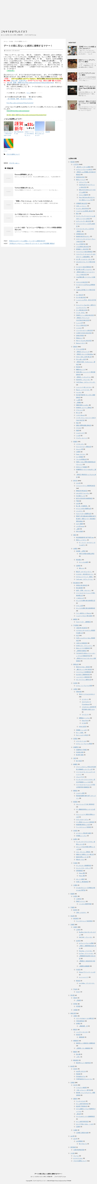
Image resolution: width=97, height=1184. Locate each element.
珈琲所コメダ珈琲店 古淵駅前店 (85, 1043)
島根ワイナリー (80, 901)
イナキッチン (80, 444)
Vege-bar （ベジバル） (86, 951)
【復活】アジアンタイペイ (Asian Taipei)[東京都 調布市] (87, 88)
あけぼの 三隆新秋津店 (83, 674)
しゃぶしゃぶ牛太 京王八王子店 (86, 300)
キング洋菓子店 (80, 244)
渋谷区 (75, 830)
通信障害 (47, 132)
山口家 (78, 503)
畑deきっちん (80, 859)
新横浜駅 (81, 1037)
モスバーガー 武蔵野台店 (83, 513)
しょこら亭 (79, 323)
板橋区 (75, 764)
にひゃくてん (83, 182)
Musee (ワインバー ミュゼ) (87, 972)
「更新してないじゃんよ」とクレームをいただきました (34, 201)
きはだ (78, 992)
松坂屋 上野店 (80, 551)
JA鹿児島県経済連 (78, 1150)
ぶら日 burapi (80, 526)
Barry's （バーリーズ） (83, 390)
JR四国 (75, 1010)
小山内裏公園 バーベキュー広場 (85, 277)
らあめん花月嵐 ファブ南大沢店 (85, 290)
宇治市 (75, 989)
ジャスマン (79, 511)
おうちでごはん (78, 1158)
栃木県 (72, 1066)
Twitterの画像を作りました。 (25, 188)
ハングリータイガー (82, 1032)
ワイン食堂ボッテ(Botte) (83, 613)
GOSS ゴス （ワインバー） (84, 645)
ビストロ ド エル (81, 741)
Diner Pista (85, 720)
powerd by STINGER (66, 1180)
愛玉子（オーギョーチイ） (84, 572)
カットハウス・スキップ (83, 868)
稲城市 (75, 441)
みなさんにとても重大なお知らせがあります (39, 134)
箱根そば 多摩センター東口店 (85, 854)
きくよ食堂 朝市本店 (82, 1104)
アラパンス (79, 410)
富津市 (75, 910)
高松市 (75, 998)
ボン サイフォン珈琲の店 (83, 679)
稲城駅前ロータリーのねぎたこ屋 (86, 469)
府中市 (75, 480)
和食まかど (79, 338)
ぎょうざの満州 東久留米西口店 (85, 600)
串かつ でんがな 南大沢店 (84, 340)
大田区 (75, 689)
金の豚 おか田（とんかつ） (84, 269)
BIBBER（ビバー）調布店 (84, 407)
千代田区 (76, 625)
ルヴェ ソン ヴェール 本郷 (84, 685)
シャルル (78, 328)
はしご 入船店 (80, 879)
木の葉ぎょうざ (80, 496)
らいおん (78, 392)
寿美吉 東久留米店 (81, 585)
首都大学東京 (80, 335)
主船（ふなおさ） (81, 912)
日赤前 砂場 (79, 752)
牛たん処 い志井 (81, 359)
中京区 (78, 969)
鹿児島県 (73, 1147)
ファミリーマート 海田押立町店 (85, 486)
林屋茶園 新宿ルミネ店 (83, 824)
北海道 (72, 1082)
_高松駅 (78, 1000)
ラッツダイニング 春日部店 (84, 921)
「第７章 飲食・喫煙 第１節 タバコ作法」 (20, 99)
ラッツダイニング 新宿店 (83, 827)
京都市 (75, 927)
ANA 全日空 (82, 726)
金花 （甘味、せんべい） (83, 590)
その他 (72, 1153)
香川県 (72, 995)
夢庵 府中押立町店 (81, 491)
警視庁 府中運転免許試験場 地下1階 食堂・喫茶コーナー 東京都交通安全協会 (86, 519)
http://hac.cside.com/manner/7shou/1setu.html (20, 103)
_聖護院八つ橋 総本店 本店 (87, 961)
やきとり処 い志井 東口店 (84, 357)
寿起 (77, 423)
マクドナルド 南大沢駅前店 (84, 252)
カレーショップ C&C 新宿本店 (85, 804)
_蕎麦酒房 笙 (83, 1026)
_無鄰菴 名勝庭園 (84, 966)
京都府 (72, 924)
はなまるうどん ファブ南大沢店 (85, 262)
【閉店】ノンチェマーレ (83, 377)
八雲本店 (78, 899)
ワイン (29, 93)
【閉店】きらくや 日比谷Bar (84, 354)
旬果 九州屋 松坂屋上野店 (86, 553)
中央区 (75, 863)
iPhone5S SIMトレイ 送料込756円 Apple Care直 (8, 134)
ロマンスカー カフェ (82, 819)
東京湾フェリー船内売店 (83, 1063)
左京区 (78, 941)
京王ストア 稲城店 (81, 467)
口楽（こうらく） (81, 206)
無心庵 (78, 1054)
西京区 (78, 981)
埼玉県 (72, 916)
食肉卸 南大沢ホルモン (83, 236)
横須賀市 (76, 1060)
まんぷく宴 (79, 449)
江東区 (75, 885)
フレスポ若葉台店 (81, 459)
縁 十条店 (79, 761)
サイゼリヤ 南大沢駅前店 (83, 267)
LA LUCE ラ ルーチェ (82, 493)
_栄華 (78, 529)
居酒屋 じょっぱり (81, 730)
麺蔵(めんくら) (80, 369)
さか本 (78, 483)
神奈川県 (73, 1013)
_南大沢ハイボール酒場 (83, 167)
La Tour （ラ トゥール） (86, 953)
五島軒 (78, 1126)
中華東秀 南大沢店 (81, 203)
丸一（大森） (80, 732)
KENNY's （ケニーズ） (83, 379)
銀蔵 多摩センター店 (82, 857)
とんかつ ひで (80, 433)
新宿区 (75, 802)
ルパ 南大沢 (79, 295)
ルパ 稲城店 (79, 457)
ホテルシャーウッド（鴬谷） (84, 577)
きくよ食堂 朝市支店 (82, 1121)
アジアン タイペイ (81, 438)
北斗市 (75, 1085)
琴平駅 (78, 1006)
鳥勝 (77, 430)
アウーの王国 (80, 349)
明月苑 (78, 367)
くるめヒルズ (80, 598)
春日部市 (76, 918)
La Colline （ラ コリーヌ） (87, 983)
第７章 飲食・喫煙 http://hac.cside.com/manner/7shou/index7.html (30, 82)
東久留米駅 (79, 588)
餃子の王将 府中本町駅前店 (84, 498)
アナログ (78, 428)
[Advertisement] (48, 14)
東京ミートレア (80, 179)
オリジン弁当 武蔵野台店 (83, 508)
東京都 (72, 162)
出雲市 (75, 896)
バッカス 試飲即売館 (85, 904)
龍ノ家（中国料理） (82, 506)
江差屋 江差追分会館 (82, 1132)
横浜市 (75, 1029)
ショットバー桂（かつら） (84, 387)
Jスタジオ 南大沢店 (82, 282)
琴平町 (75, 1004)
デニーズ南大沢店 (81, 325)
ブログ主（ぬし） (14, 163)
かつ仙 (84, 723)
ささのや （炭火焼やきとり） (85, 574)
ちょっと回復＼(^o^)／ (8, 150)
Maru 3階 (82, 876)
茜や (77, 213)
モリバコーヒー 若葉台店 (83, 446)
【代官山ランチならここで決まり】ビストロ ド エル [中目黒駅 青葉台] (32, 243)
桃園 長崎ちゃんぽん (82, 405)
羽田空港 (78, 691)
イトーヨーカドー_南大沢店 (84, 330)
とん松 (78, 435)
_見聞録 (78, 402)
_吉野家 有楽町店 (81, 651)
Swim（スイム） (81, 454)
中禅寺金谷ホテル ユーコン (84, 1079)
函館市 (75, 1099)
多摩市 (75, 839)
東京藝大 (78, 559)
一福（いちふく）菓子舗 (83, 1090)
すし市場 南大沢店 (81, 310)
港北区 (78, 1034)
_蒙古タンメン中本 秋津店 (84, 669)
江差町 (75, 1130)
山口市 (75, 1138)
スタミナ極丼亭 (83, 195)
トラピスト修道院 (81, 1087)
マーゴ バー (85, 714)
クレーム (76, 1156)
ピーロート (85, 699)
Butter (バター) (80, 343)
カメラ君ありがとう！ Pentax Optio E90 (29, 214)
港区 (74, 535)
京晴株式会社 (80, 234)
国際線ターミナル (84, 718)
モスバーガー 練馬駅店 (83, 622)
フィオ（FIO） (80, 313)
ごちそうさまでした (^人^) (14, 32)
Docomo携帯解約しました (23, 174)
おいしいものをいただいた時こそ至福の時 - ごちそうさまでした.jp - (48, 1176)
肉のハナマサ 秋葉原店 (83, 648)
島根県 (72, 894)
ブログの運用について (13, 154)
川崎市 (75, 1016)
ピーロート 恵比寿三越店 (83, 833)
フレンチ (14, 80)
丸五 (77, 635)
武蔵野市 (76, 747)
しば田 (78, 400)
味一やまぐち (83, 1144)
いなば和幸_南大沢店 (82, 246)
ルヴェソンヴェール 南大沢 (84, 169)
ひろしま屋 (79, 605)
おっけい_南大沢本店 (82, 208)
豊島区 (75, 790)
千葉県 (72, 907)
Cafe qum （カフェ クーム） (84, 579)
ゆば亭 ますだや (81, 1071)
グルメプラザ (80, 777)
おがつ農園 (79, 524)
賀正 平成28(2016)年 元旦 (18, 133)
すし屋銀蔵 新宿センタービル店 (85, 809)
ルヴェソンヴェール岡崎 (86, 943)
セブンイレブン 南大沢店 (83, 221)
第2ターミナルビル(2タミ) (87, 694)
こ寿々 (78, 1057)
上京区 (78, 929)
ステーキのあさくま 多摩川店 (85, 1018)
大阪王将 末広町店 (81, 628)
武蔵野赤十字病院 (81, 750)
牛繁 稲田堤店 (80, 1021)
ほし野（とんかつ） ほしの (84, 259)
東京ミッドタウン (81, 540)
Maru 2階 (82, 873)
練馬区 (75, 619)
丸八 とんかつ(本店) (82, 735)
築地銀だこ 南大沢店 (82, 249)
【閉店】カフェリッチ (82, 352)
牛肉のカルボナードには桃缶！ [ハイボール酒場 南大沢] (27, 241)
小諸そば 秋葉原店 (81, 643)
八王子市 (76, 164)
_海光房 (78, 1114)
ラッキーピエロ (80, 1101)
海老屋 (78, 1074)
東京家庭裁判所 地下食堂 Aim (85, 537)
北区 (74, 758)
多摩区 (78, 1023)
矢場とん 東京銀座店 (82, 882)
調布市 (75, 346)
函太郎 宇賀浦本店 (81, 1106)
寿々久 (78, 413)
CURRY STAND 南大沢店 (84, 333)
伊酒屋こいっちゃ (81, 836)
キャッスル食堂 (83, 562)
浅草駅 (78, 566)
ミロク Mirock (80, 415)
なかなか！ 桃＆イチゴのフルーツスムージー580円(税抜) (87, 103)
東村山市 (76, 664)
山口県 (72, 1136)
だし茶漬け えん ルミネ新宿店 (85, 822)
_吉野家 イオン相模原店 (83, 1048)
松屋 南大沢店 (80, 177)
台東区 (75, 548)
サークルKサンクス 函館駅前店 (85, 1116)
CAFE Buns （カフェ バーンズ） (86, 382)
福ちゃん (81, 568)
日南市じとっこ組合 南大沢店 (85, 315)
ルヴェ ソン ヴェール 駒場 (84, 744)
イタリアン (23, 80)
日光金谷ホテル (80, 1076)
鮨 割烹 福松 (80, 755)
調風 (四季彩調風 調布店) (83, 425)
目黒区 (75, 738)
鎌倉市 (75, 1052)
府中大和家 (79, 531)
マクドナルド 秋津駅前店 (83, 672)
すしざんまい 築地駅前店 (83, 865)
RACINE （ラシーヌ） (86, 937)
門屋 (77, 501)
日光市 (75, 1069)
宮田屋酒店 (79, 870)
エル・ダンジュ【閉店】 (83, 852)
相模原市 (76, 1040)
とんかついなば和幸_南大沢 (84, 211)
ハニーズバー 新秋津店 (83, 677)
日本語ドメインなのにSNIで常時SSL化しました (29, 134)
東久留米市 (76, 583)
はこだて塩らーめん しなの (84, 1124)
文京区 (75, 683)
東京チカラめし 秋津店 (83, 667)
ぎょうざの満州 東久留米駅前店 (85, 608)
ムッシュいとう (83, 977)
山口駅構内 (79, 1141)
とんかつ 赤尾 (80, 793)
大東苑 (78, 452)
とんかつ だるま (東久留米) (84, 616)
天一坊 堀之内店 (81, 297)
